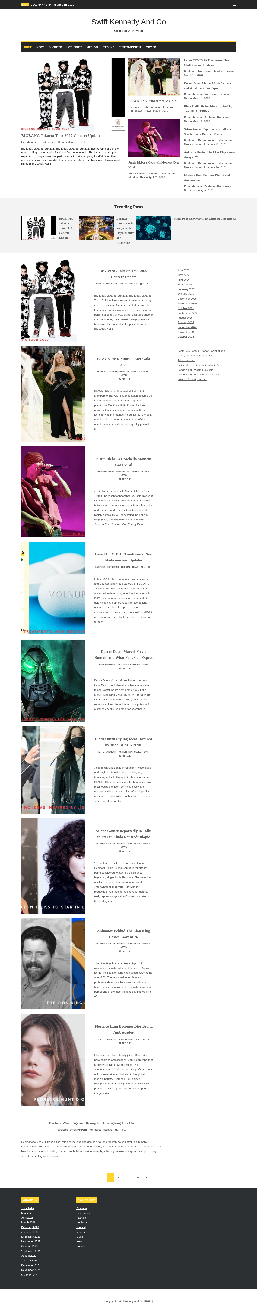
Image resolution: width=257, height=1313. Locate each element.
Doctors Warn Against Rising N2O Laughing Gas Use (92, 1123)
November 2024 (187, 331)
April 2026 (184, 279)
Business (55, 47)
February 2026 (186, 289)
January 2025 (186, 322)
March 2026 (185, 284)
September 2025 (188, 312)
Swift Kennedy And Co (128, 25)
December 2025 (187, 298)
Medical (93, 47)
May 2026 (183, 274)
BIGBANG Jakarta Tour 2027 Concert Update (60, 135)
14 (138, 1177)
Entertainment (130, 47)
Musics (62, 142)
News (40, 47)
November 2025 (187, 303)
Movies (151, 47)
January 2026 (186, 293)
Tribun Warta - (186, 360)
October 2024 (186, 336)
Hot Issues (74, 47)
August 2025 (185, 317)
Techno (108, 47)
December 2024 (187, 327)
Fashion (168, 107)
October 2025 (186, 308)
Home (28, 47)
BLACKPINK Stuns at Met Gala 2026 (52, 4)
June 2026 (184, 270)
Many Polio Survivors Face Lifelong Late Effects (205, 218)
